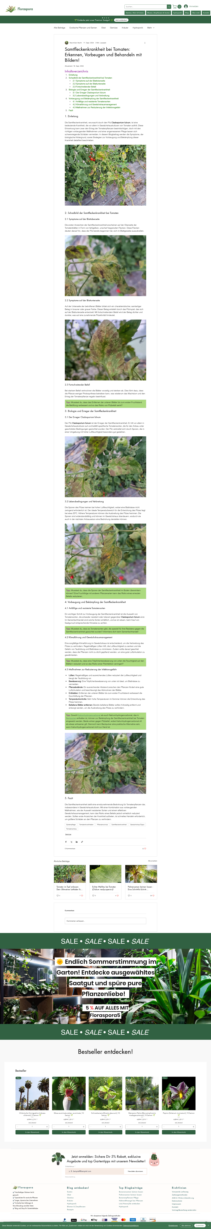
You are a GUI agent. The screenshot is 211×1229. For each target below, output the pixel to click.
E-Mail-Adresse (69, 1166)
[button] (177, 7)
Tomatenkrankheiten (86, 825)
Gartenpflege (71, 825)
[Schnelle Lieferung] (104, 17)
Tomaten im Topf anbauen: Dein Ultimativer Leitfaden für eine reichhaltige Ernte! (69, 888)
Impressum (176, 1204)
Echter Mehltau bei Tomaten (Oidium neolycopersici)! (104, 888)
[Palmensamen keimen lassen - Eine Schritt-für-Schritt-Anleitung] (141, 874)
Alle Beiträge (59, 27)
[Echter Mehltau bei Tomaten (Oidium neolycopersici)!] (105, 874)
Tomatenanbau (71, 829)
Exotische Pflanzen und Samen (83, 27)
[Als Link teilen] (82, 842)
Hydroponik (138, 27)
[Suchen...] (169, 7)
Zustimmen (200, 1225)
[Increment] (47, 1127)
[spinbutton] (32, 1127)
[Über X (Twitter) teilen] (71, 842)
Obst (103, 27)
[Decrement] (17, 1127)
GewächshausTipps (137, 825)
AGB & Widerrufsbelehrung (183, 1198)
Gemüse (113, 27)
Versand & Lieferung (180, 1192)
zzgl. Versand (32, 1122)
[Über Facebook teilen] (66, 842)
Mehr (149, 27)
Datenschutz (177, 1201)
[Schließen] (208, 1225)
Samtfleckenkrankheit (119, 825)
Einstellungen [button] (173, 1225)
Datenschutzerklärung (70, 1177)
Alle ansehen (152, 861)
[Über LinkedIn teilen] (77, 842)
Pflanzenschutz (102, 825)
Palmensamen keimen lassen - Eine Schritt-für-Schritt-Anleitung (140, 888)
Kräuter (125, 27)
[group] (105, 1105)
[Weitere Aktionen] (145, 42)
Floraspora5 (105, 1015)
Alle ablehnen (186, 1225)
